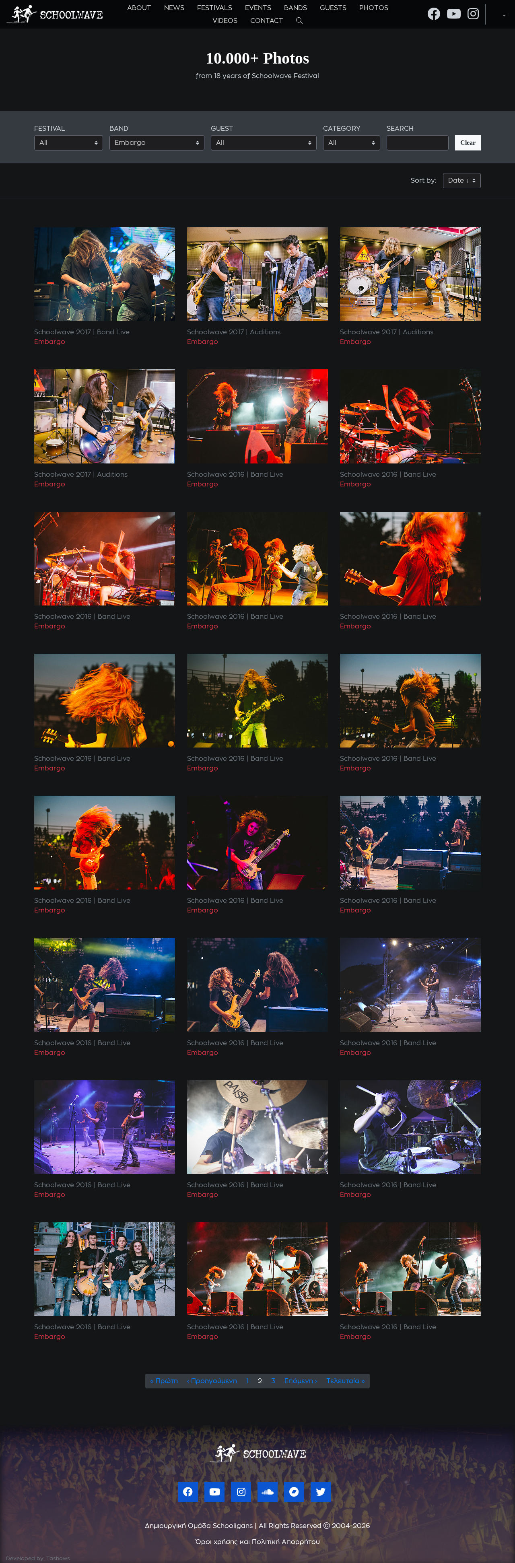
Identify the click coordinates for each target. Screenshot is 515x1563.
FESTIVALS (214, 8)
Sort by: (424, 180)
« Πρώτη (164, 1381)
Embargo (49, 342)
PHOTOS (373, 8)
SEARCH (400, 129)
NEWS (174, 8)
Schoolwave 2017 (62, 332)
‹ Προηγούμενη (212, 1381)
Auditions (265, 332)
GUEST (222, 129)
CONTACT (266, 21)
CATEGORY (341, 129)
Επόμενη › (300, 1381)
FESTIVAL (49, 129)
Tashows (58, 1558)
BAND (118, 129)
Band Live (113, 332)
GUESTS (333, 8)
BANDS (295, 8)
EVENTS (258, 8)
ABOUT (139, 8)
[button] (497, 14)
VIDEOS (224, 21)
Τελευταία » (345, 1381)
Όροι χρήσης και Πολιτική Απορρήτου (258, 1542)
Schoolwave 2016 (216, 475)
